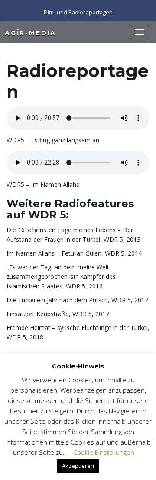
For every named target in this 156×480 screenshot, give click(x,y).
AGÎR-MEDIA (30, 33)
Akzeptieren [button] (78, 466)
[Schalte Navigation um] (139, 32)
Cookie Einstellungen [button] (103, 452)
